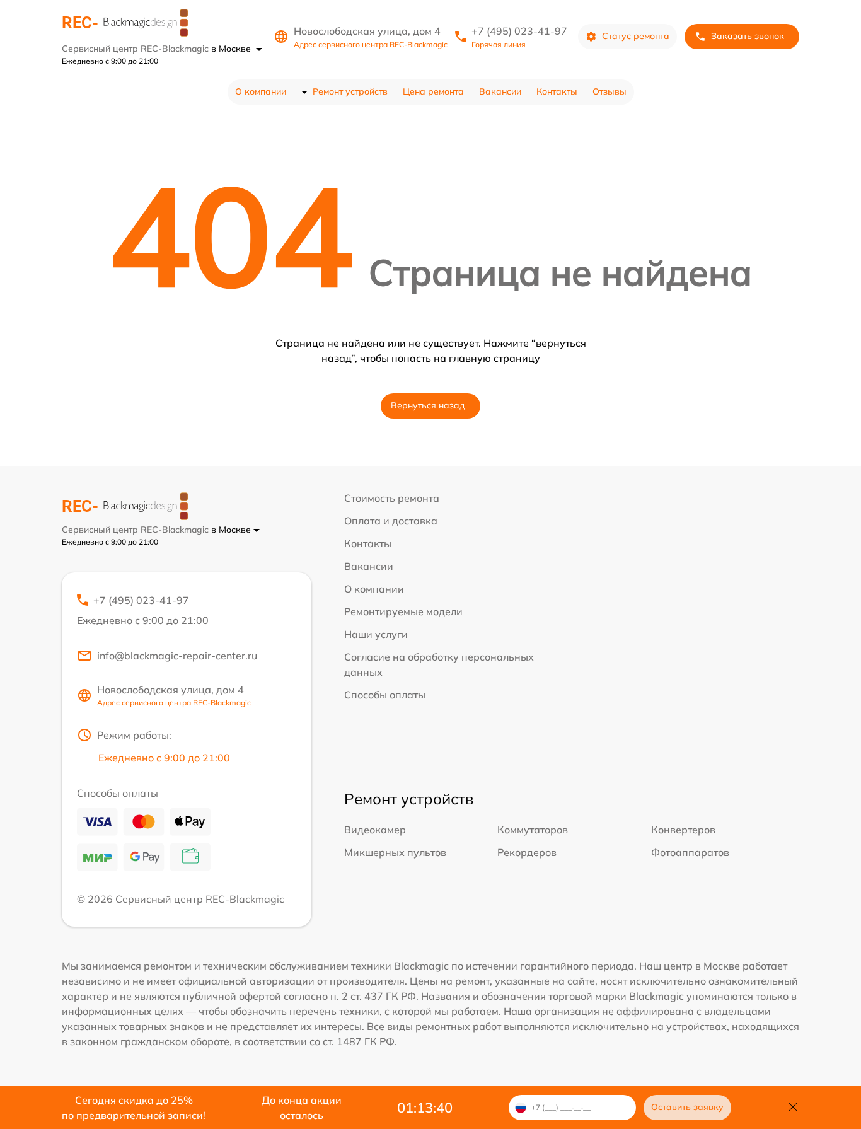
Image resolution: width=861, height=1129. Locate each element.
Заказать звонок (747, 36)
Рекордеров (527, 852)
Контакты (556, 91)
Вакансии (500, 91)
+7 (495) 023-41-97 (519, 31)
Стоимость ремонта (391, 498)
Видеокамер (375, 829)
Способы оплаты (384, 694)
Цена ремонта (433, 91)
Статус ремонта (635, 36)
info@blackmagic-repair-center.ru (177, 655)
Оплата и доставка (390, 520)
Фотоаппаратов (690, 852)
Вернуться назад (428, 405)
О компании (260, 91)
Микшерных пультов (395, 852)
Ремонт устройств (350, 91)
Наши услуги (376, 634)
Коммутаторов (532, 829)
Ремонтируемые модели (403, 611)
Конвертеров (683, 829)
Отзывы (609, 91)
